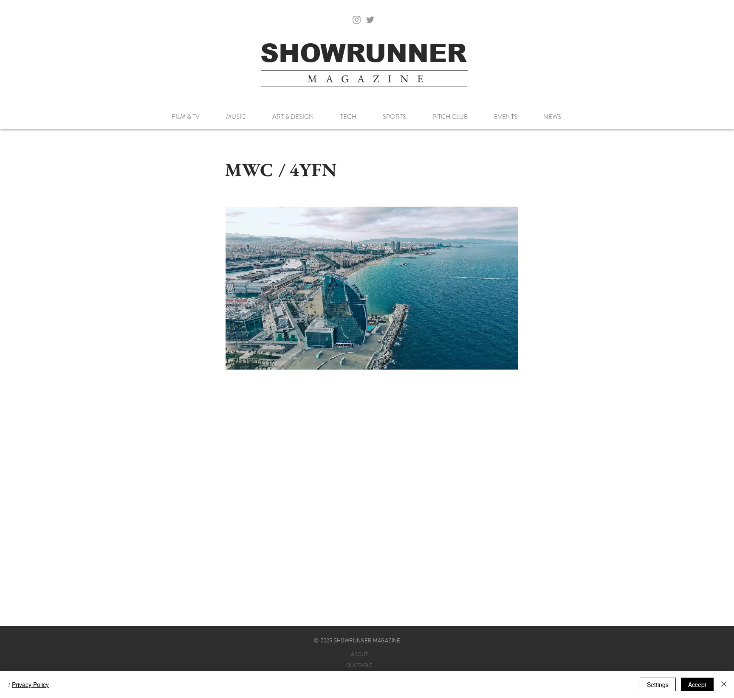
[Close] (724, 684)
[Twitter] (370, 19)
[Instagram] (356, 19)
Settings (658, 684)
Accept (697, 684)
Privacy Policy (30, 684)
